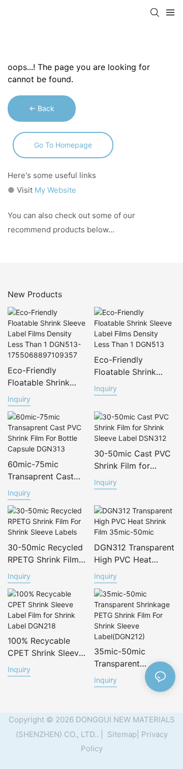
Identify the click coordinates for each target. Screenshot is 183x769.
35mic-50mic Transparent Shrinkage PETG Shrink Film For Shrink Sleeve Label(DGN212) (125, 658)
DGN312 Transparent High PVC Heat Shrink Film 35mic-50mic (134, 554)
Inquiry (19, 399)
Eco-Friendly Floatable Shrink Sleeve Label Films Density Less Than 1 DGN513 (132, 366)
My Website (55, 190)
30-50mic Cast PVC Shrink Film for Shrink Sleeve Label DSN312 (132, 460)
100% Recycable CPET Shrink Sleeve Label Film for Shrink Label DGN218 (47, 647)
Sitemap (121, 734)
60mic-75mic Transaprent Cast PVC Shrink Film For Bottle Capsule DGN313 (45, 470)
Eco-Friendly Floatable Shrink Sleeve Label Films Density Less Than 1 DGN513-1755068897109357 (46, 377)
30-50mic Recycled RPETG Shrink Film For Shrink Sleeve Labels (45, 554)
